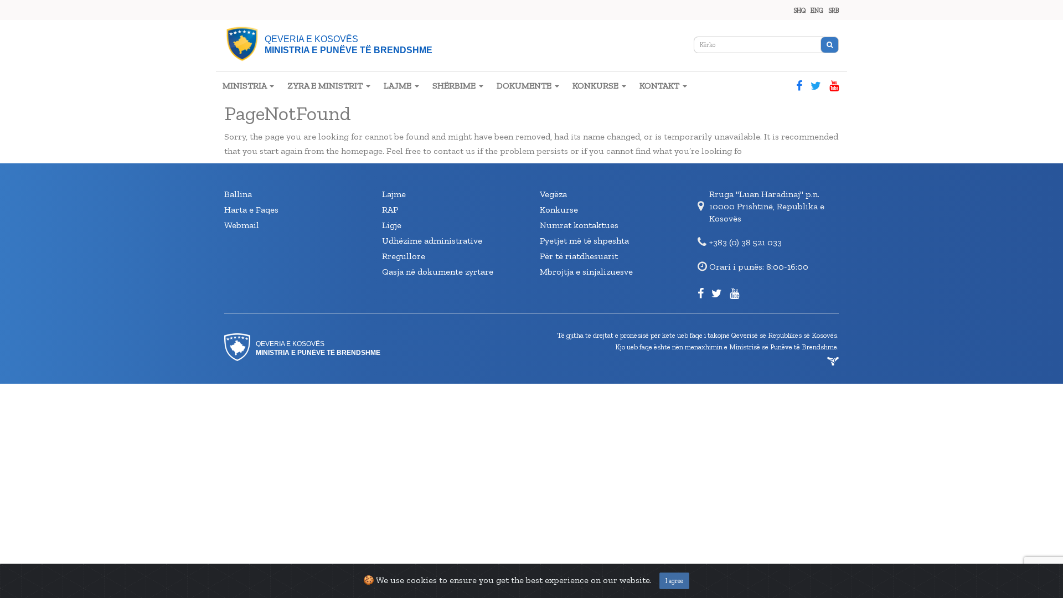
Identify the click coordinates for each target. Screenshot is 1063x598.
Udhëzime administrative (432, 240)
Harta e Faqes (251, 209)
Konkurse (559, 209)
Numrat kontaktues (579, 225)
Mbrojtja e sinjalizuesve (586, 271)
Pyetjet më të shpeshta (584, 240)
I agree (674, 581)
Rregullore (403, 256)
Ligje (391, 225)
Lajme (394, 194)
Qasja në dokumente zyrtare (437, 271)
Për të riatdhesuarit (579, 256)
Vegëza (553, 194)
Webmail (241, 225)
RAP (390, 209)
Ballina (238, 194)
